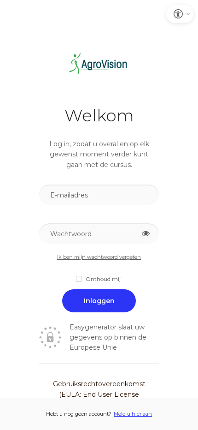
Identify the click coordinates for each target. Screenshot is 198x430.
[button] (146, 233)
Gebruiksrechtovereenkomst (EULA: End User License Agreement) (99, 394)
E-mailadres (69, 195)
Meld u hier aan (133, 414)
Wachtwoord (71, 234)
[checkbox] (99, 279)
